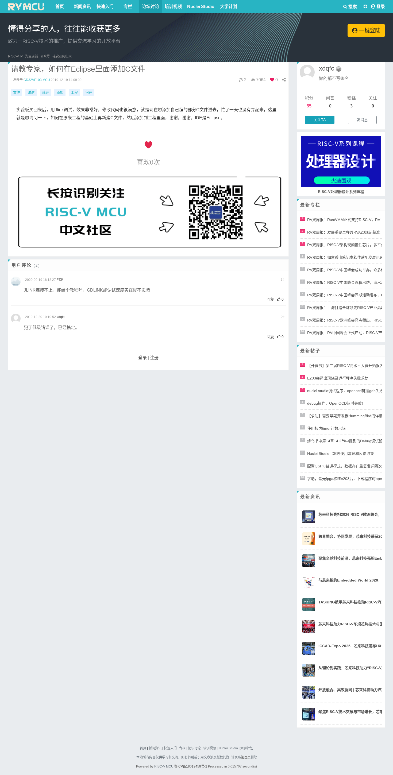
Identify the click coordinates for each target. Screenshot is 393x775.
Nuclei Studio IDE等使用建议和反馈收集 (340, 453)
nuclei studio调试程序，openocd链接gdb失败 (345, 391)
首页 (59, 6)
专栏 (128, 6)
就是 (45, 92)
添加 (59, 92)
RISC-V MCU (164, 766)
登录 (380, 6)
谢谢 (31, 92)
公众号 (45, 56)
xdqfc (60, 317)
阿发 (60, 280)
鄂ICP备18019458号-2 (190, 766)
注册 (154, 357)
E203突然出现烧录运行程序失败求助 (337, 378)
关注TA (320, 120)
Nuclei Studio (200, 6)
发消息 (362, 120)
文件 (16, 92)
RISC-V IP (15, 56)
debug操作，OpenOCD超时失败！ (336, 403)
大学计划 (228, 6)
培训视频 (173, 6)
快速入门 (105, 6)
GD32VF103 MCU (37, 80)
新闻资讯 (82, 6)
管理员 (246, 757)
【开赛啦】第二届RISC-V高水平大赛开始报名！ (347, 365)
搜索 (352, 6)
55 (309, 106)
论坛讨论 (150, 6)
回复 (270, 299)
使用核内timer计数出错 (326, 428)
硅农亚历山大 (62, 56)
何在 (88, 92)
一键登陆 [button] (368, 30)
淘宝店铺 (31, 56)
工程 (74, 92)
